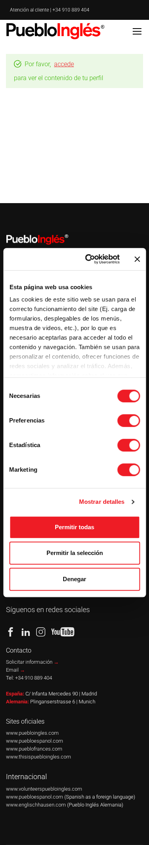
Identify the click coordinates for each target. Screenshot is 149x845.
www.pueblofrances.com (34, 749)
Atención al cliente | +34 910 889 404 (49, 10)
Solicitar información (32, 662)
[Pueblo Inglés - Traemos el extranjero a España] (56, 31)
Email (15, 670)
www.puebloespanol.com (34, 741)
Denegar (74, 579)
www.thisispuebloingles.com (38, 757)
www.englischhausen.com (36, 805)
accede (64, 64)
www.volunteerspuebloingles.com (44, 789)
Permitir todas (74, 527)
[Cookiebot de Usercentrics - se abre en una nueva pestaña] (89, 259)
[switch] (128, 420)
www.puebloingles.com (32, 733)
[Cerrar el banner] (137, 259)
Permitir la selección (74, 552)
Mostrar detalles (102, 501)
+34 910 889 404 (33, 678)
